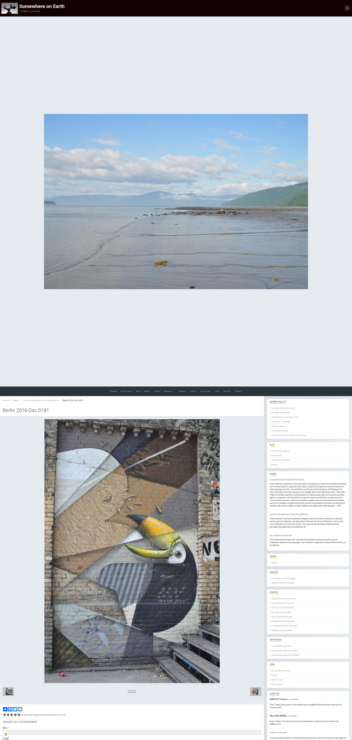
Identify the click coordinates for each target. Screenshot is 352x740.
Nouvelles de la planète (281, 612)
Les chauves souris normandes (284, 650)
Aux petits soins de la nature (283, 598)
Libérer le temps (278, 426)
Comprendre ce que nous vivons (285, 417)
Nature (274, 464)
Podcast (182, 391)
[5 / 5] (18, 715)
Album (147, 391)
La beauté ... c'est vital (280, 422)
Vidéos (157, 391)
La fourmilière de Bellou (281, 646)
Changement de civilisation (283, 621)
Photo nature (277, 684)
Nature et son (277, 680)
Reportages (205, 391)
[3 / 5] (11, 715)
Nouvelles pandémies (280, 413)
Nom (5, 728)
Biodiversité (276, 455)
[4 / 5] (15, 715)
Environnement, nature (281, 671)
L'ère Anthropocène (279, 431)
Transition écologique (280, 451)
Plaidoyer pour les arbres (282, 630)
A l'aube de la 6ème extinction (284, 626)
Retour (132, 692)
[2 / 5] (8, 715)
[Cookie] (6, 734)
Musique (168, 391)
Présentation (126, 391)
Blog (138, 391)
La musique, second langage (283, 578)
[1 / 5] (4, 715)
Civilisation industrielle (280, 460)
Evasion (274, 675)
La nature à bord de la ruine (283, 408)
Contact (238, 391)
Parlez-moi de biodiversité (282, 608)
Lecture (193, 391)
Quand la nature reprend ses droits (287, 479)
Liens (217, 391)
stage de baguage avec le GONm (285, 655)
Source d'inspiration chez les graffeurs (41, 400)
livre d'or (227, 391)
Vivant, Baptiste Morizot (281, 617)
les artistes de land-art (281, 535)
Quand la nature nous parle (283, 583)
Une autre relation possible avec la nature (289, 435)
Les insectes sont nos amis (282, 603)
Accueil (113, 391)
